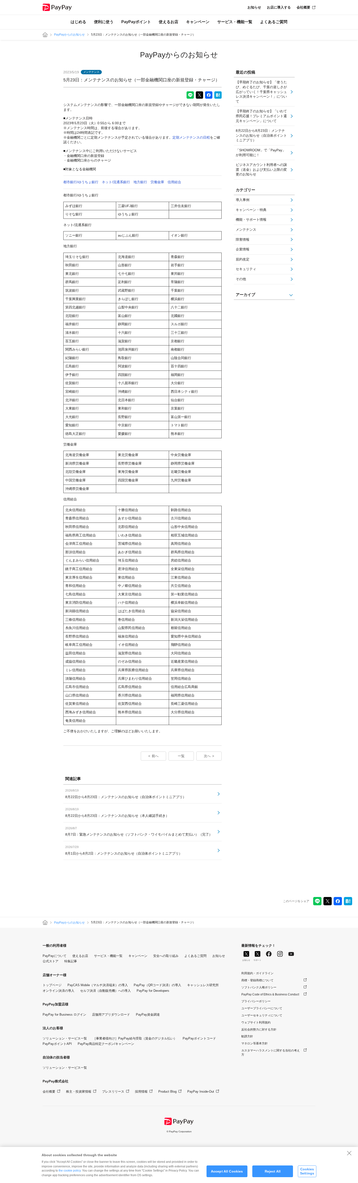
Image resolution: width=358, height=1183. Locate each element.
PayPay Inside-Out (200, 1091)
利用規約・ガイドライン (257, 973)
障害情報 (242, 239)
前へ (155, 756)
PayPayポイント (136, 22)
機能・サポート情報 (251, 219)
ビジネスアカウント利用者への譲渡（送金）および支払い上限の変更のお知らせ (261, 169)
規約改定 (242, 259)
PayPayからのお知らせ (69, 34)
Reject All (273, 1171)
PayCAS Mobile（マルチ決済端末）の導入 (97, 985)
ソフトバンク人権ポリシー (258, 987)
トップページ (52, 985)
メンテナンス (246, 229)
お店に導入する (279, 7)
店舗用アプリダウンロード (111, 1014)
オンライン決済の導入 (58, 990)
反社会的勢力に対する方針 (258, 1029)
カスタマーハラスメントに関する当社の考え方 (270, 1052)
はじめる (78, 22)
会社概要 (303, 7)
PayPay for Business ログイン (64, 1014)
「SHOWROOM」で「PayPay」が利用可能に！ (261, 152)
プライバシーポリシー (256, 1001)
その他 (241, 279)
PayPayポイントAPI (57, 1044)
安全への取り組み (166, 956)
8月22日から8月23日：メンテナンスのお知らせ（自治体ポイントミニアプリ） (261, 135)
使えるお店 (168, 22)
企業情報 (242, 249)
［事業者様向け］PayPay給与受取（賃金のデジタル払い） (135, 1038)
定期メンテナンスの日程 (191, 137)
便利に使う (103, 22)
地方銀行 (140, 182)
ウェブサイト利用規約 (256, 1022)
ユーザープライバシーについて (261, 1008)
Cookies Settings (307, 1171)
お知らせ (254, 7)
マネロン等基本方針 (254, 1043)
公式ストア (50, 961)
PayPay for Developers (153, 990)
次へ (207, 756)
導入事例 (242, 200)
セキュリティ (246, 269)
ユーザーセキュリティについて (261, 1015)
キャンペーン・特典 (251, 210)
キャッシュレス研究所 (203, 985)
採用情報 (141, 1091)
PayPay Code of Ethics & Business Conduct (270, 994)
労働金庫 (157, 182)
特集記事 (70, 961)
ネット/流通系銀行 (116, 182)
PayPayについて (54, 956)
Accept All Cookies (227, 1171)
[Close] (349, 1153)
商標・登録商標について (257, 980)
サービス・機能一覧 (234, 22)
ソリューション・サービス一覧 (65, 1038)
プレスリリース (113, 1091)
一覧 (181, 756)
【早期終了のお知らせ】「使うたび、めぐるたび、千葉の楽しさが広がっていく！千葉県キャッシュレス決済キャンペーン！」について (261, 91)
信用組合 (174, 182)
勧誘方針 (247, 1036)
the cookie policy (70, 1170)
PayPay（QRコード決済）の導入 (157, 985)
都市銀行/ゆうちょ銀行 (80, 182)
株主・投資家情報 (78, 1091)
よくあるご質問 (273, 22)
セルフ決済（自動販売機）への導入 (105, 990)
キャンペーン (197, 22)
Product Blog (167, 1091)
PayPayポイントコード (199, 1038)
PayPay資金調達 (148, 1014)
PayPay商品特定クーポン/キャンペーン (106, 1044)
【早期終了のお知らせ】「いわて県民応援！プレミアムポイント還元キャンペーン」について (261, 116)
